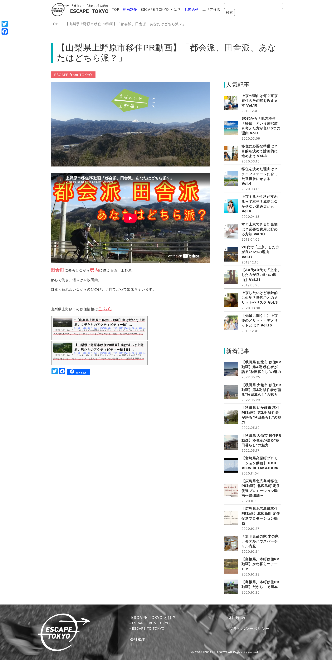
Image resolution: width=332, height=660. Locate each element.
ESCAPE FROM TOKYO (151, 623)
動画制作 (130, 9)
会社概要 (138, 639)
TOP (115, 9)
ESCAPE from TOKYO (73, 75)
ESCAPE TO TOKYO (148, 628)
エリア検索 (211, 9)
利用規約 (237, 617)
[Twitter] (4, 24)
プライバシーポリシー (249, 628)
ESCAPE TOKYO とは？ (161, 9)
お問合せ (191, 9)
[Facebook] (4, 31)
